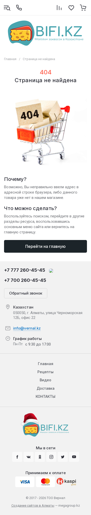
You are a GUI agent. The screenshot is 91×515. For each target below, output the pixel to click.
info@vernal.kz (27, 328)
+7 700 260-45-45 (25, 280)
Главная (10, 59)
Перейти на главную (45, 246)
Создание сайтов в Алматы (32, 505)
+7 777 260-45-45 (24, 270)
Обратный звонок (25, 293)
